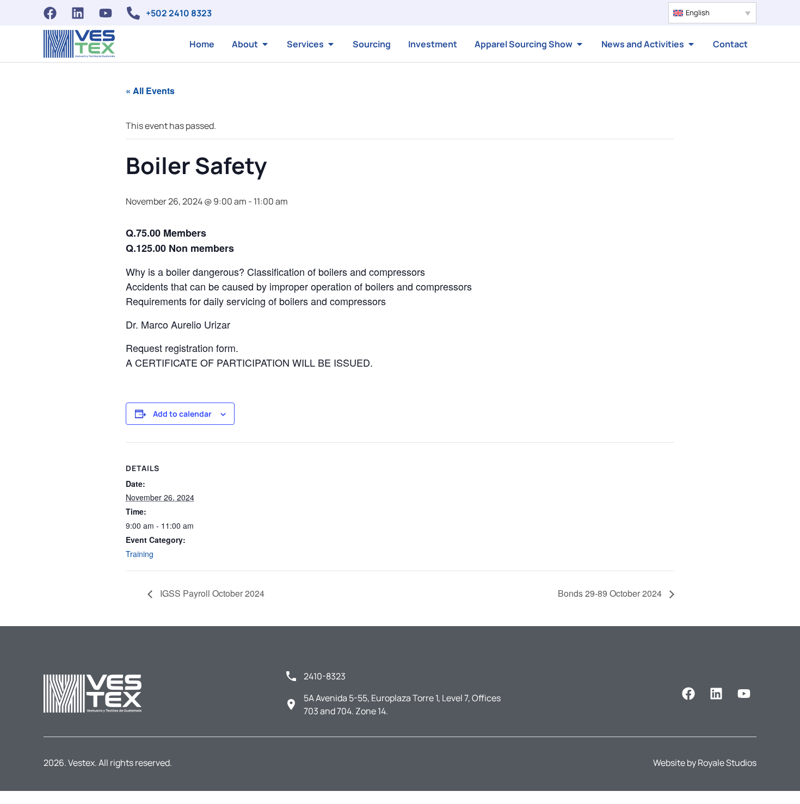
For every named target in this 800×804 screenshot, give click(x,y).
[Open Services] (331, 44)
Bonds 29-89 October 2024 (611, 593)
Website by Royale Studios (704, 763)
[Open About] (265, 44)
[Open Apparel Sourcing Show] (579, 44)
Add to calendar (182, 414)
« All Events (150, 90)
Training (139, 553)
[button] (712, 12)
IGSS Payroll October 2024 (211, 593)
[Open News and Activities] (691, 44)
